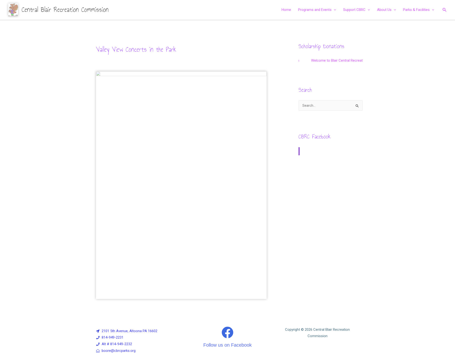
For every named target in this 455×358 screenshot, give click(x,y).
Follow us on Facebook (227, 345)
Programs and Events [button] (315, 10)
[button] (334, 9)
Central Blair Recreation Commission (65, 10)
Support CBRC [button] (354, 10)
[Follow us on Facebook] (227, 332)
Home (286, 10)
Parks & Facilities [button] (416, 10)
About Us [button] (384, 10)
